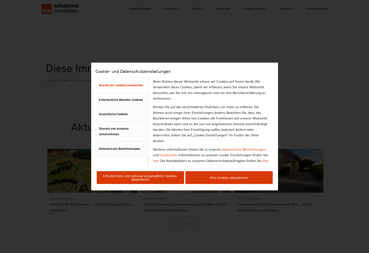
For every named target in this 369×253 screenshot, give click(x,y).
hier (156, 161)
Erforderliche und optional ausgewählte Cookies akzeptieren (140, 178)
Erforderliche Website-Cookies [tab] (121, 100)
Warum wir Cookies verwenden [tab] (121, 85)
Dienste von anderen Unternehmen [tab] (114, 131)
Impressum (168, 155)
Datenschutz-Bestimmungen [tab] (119, 149)
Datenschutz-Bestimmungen (244, 149)
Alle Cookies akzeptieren (229, 177)
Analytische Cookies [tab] (113, 114)
